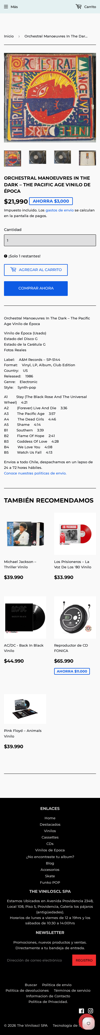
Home (50, 818)
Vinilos (50, 831)
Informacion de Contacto (48, 996)
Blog (50, 863)
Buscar (31, 985)
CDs (50, 843)
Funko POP (50, 882)
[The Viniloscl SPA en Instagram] (90, 1012)
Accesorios (50, 869)
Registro (84, 960)
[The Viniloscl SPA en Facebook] (81, 1012)
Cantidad (13, 229)
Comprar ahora (36, 288)
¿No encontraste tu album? (50, 857)
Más (14, 7)
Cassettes (50, 837)
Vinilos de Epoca (50, 850)
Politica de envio (56, 985)
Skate (50, 876)
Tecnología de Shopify (72, 1025)
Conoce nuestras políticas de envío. (35, 473)
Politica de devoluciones (27, 990)
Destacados (50, 824)
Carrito (89, 7)
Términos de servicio (72, 990)
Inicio (9, 36)
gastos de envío (60, 210)
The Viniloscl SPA (32, 1025)
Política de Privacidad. (48, 1001)
